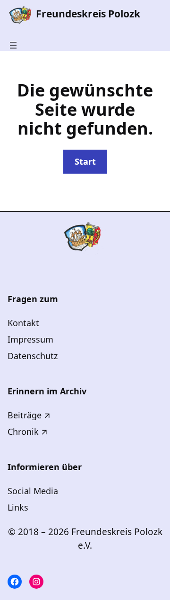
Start (85, 161)
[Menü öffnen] (13, 45)
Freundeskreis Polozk (88, 13)
